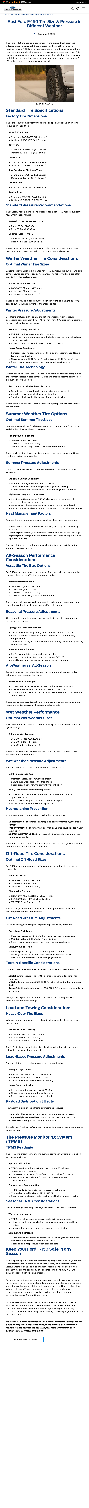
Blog (7, 14)
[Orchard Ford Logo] (13, 8)
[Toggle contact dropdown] (85, 2)
